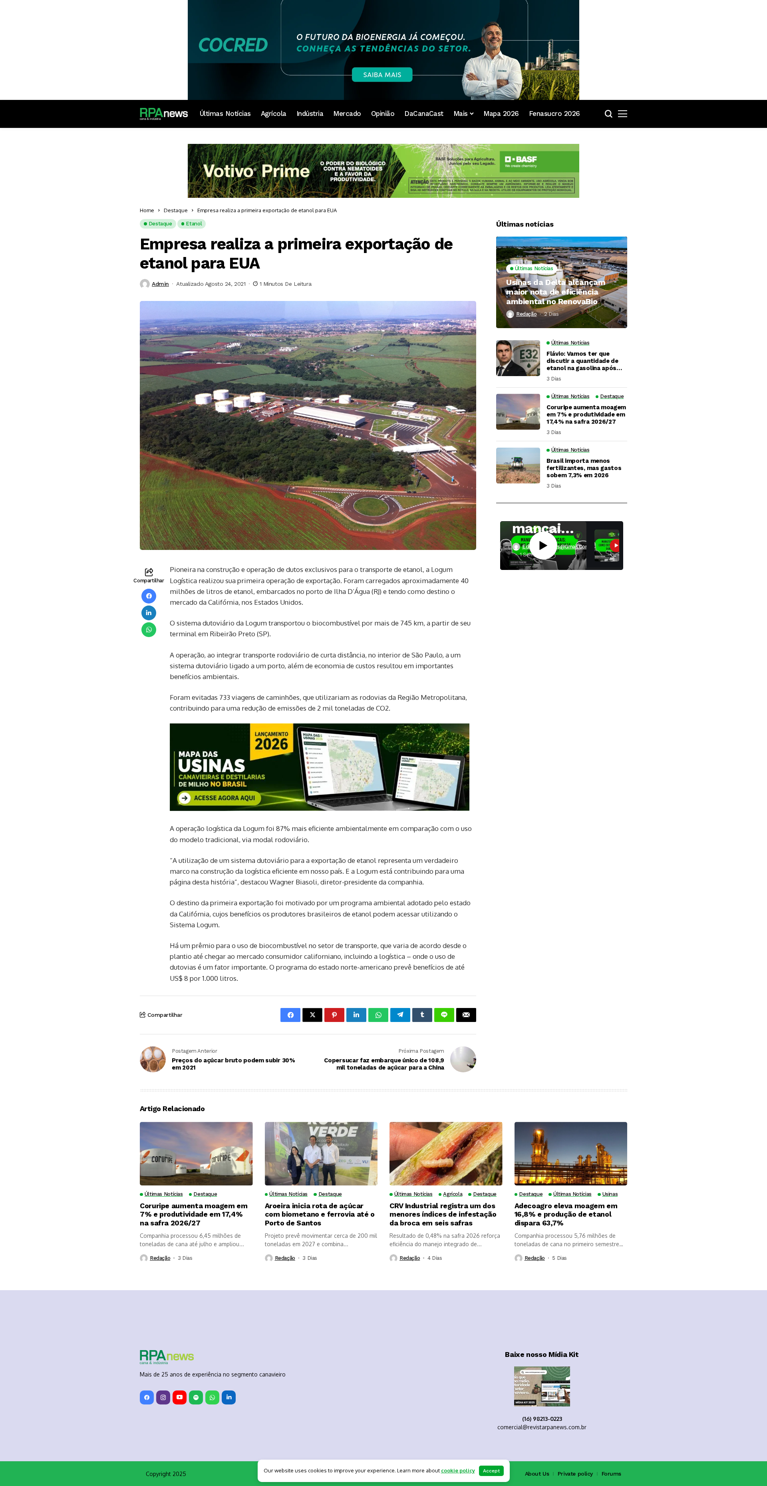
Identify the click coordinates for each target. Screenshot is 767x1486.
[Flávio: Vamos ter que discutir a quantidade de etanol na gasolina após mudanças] (518, 358)
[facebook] (147, 1397)
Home (147, 210)
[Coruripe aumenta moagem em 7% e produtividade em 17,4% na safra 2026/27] (518, 412)
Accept (491, 1471)
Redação (526, 314)
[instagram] (163, 1397)
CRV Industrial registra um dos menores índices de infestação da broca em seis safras (443, 1214)
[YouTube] (180, 1397)
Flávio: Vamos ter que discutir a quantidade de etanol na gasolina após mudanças (582, 361)
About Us (537, 1473)
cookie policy (458, 1470)
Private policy (575, 1473)
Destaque (176, 210)
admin (160, 284)
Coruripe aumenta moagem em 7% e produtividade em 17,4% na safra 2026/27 (586, 414)
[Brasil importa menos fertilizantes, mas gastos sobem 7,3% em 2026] (518, 466)
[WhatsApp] (212, 1397)
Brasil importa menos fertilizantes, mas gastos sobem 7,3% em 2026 (584, 468)
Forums (611, 1473)
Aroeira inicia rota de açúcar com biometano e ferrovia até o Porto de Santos (320, 1214)
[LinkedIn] (229, 1397)
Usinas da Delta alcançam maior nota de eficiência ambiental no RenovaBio (555, 291)
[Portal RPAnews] (164, 114)
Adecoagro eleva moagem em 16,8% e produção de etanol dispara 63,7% (566, 1214)
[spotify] (196, 1397)
